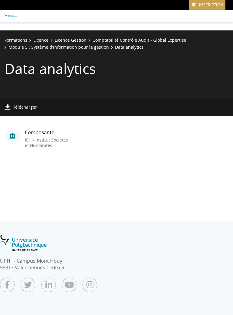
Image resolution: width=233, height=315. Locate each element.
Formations (16, 40)
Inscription (211, 5)
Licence (41, 40)
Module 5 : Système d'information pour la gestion (58, 47)
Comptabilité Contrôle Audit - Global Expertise (139, 40)
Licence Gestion (70, 40)
